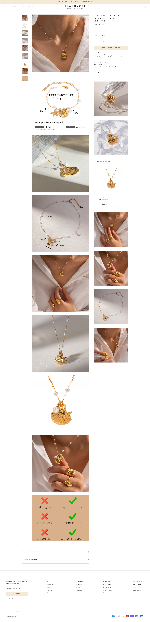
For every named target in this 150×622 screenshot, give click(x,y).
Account (128, 7)
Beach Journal (137, 590)
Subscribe (17, 593)
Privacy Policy (107, 584)
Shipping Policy (107, 590)
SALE (39, 7)
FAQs (48, 587)
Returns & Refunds (29, 559)
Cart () (143, 7)
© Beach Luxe (12, 616)
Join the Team (137, 584)
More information (102, 368)
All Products (79, 584)
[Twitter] (101, 30)
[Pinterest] (104, 30)
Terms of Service (107, 593)
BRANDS (31, 7)
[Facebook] (99, 30)
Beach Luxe (106, 581)
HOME (6, 7)
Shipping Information (31, 552)
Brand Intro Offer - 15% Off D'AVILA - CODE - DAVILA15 (75, 1)
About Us (49, 581)
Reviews (49, 590)
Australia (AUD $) (117, 7)
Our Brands (79, 590)
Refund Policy (107, 587)
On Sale (78, 587)
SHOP (14, 7)
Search (135, 7)
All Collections (80, 581)
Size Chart (50, 593)
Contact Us (50, 584)
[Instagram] (9, 598)
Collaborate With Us (138, 581)
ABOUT (22, 7)
